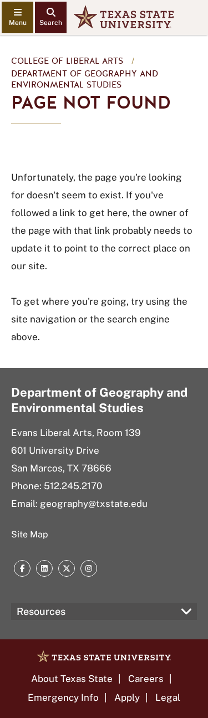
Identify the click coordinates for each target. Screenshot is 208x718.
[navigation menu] (17, 17)
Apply (127, 697)
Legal (167, 697)
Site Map (29, 534)
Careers (146, 678)
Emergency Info (63, 697)
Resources (41, 611)
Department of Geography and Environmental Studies (84, 79)
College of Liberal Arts (67, 60)
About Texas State (72, 678)
